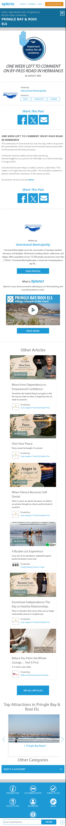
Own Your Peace (22, 443)
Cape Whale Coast (17, 12)
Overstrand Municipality (33, 90)
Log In (40, 4)
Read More (33, 330)
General (53, 99)
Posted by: (25, 87)
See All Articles (33, 690)
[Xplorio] (9, 4)
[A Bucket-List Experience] (33, 534)
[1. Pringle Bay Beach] (34, 728)
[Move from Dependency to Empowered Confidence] (33, 367)
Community (21, 15)
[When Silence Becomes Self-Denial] (33, 475)
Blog (12, 15)
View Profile (33, 271)
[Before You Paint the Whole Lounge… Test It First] (33, 641)
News (25, 99)
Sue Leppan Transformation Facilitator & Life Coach (36, 407)
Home (4, 12)
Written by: (33, 241)
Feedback (32, 4)
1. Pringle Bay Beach (35, 745)
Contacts (23, 4)
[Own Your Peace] (33, 426)
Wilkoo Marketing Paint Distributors (36, 675)
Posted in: (25, 95)
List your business (54, 4)
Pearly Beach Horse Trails (33, 567)
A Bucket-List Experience (27, 551)
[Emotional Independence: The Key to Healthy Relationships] (33, 585)
